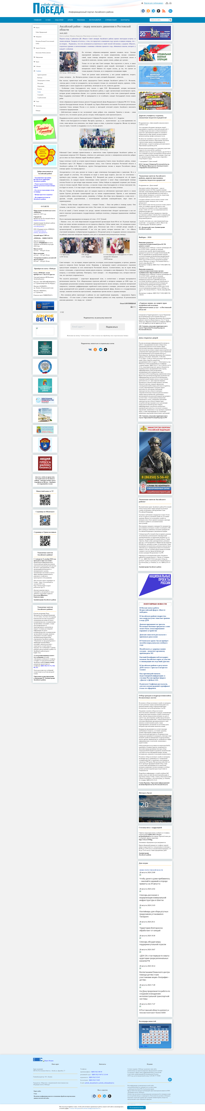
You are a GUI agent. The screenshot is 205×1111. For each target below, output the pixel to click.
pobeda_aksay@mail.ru (40, 232)
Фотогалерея (95, 20)
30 (155, 1043)
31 (159, 1043)
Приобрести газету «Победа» (45, 268)
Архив (70, 20)
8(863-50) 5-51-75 (46, 666)
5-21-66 (105, 1074)
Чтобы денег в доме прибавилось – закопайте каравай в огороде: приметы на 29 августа (154, 881)
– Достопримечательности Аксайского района (42, 198)
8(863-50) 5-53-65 (94, 1077)
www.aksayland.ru (39, 226)
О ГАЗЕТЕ (45, 206)
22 (151, 1040)
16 (155, 1037)
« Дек (141, 1046)
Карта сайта (37, 1091)
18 (163, 1037)
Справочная (110, 20)
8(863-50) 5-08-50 (96, 1072)
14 (147, 1037)
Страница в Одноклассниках (45, 532)
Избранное (72, 36)
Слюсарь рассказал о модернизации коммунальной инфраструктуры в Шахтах (152, 897)
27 (143, 1043)
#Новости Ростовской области (151, 870)
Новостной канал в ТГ (45, 491)
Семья (99, 36)
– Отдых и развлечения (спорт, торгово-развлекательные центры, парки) (44, 185)
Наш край (59, 20)
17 (159, 1037)
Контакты (125, 20)
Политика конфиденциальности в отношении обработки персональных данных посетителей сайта (54, 1097)
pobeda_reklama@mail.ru (106, 1083)
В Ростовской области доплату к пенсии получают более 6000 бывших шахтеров (154, 1012)
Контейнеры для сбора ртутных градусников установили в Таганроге (153, 914)
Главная (37, 20)
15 (151, 1037)
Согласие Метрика (74, 1108)
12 (167, 1034)
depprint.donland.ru (39, 220)
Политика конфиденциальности (91, 1108)
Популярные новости (155, 604)
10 (159, 1034)
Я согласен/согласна (136, 1107)
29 (151, 1043)
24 (159, 1040)
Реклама (81, 20)
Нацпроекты (79, 36)
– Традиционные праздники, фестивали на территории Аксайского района (42, 179)
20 (143, 1040)
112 (37, 667)
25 (163, 1040)
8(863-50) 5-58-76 (97, 1074)
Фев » (146, 1046)
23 (155, 1040)
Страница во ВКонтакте (45, 512)
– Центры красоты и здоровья (43, 194)
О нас (48, 20)
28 (147, 1043)
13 (143, 1037)
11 (163, 1034)
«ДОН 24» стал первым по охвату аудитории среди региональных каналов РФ (154, 958)
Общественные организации (90, 36)
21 (147, 1040)
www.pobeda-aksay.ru (40, 231)
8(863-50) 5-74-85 (94, 1080)
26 (167, 1040)
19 (167, 1037)
